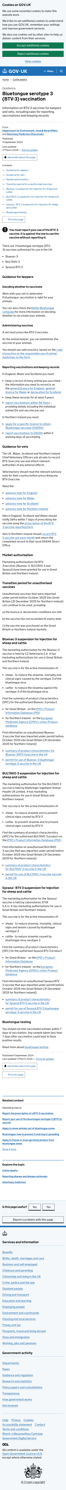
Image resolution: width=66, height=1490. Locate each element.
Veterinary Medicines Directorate (25, 134)
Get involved (10, 1405)
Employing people (13, 1307)
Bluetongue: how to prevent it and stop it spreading (30, 1134)
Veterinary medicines (14, 1182)
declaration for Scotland (46, 392)
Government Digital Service (19, 1438)
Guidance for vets (15, 174)
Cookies (28, 1420)
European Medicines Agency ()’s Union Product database (31, 721)
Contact (40, 1424)
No (51, 1207)
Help (5, 1420)
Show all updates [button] (45, 1058)
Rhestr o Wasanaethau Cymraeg (22, 1433)
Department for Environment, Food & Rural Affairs (30, 130)
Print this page (15, 219)
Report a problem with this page (33, 1219)
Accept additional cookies (33, 45)
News (6, 1369)
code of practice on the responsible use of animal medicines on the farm (32, 353)
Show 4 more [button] (9, 1149)
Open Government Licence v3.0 (22, 1453)
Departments (10, 1363)
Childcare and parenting (17, 1270)
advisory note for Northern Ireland (26, 509)
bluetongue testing (36, 1047)
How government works (17, 1399)
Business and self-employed (19, 1264)
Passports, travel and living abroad (24, 1331)
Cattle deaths (20, 79)
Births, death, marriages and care (23, 1258)
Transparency (10, 1393)
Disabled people (12, 1288)
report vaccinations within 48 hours (27, 402)
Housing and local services (19, 1319)
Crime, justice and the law (18, 1282)
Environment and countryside (20, 1313)
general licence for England (27, 388)
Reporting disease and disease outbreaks (24, 1176)
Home (5, 79)
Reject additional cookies (33, 53)
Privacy (16, 1420)
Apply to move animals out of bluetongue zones (28, 1128)
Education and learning (16, 1300)
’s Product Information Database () (34, 840)
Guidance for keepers (17, 170)
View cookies (33, 61)
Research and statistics (17, 1381)
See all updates (30, 150)
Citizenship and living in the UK (21, 1276)
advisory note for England (21, 493)
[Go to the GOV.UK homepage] (14, 71)
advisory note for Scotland (21, 503)
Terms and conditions (15, 1429)
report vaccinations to (24, 433)
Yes (37, 1207)
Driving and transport (15, 1294)
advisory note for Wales (20, 498)
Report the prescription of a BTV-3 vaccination (27, 1113)
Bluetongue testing (16, 212)
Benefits (7, 1252)
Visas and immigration (16, 1337)
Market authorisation (17, 179)
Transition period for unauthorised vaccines (29, 184)
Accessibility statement (17, 1424)
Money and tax (11, 1325)
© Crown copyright (33, 1482)
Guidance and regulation (17, 1375)
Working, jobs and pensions (19, 1343)
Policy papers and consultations (22, 1387)
